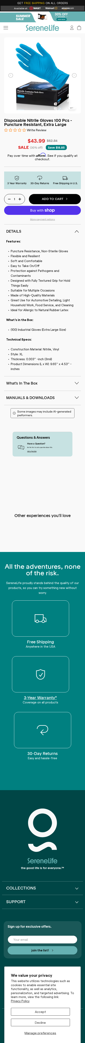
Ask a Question (32, 451)
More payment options (42, 219)
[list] (42, 75)
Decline (40, 1022)
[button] (79, 27)
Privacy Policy (20, 1001)
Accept (40, 1011)
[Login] (72, 27)
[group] (42, 16)
